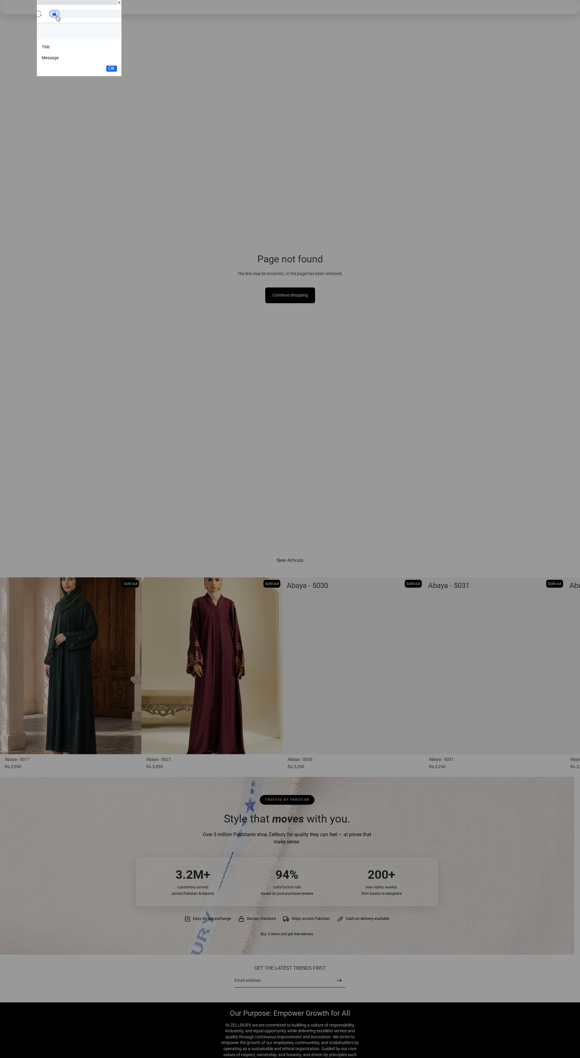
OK (111, 68)
